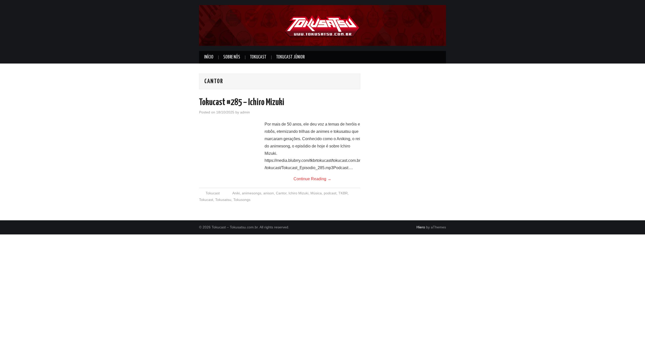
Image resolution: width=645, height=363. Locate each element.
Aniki (236, 193)
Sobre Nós (231, 57)
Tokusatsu (223, 200)
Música (316, 193)
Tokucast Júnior (290, 57)
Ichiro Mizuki (298, 193)
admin (245, 112)
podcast (330, 193)
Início (208, 57)
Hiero (420, 227)
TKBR (343, 193)
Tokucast (258, 57)
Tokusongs (241, 200)
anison (268, 193)
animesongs (251, 193)
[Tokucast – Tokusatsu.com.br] (322, 25)
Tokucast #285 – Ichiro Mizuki (241, 102)
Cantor (281, 193)
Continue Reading (312, 179)
